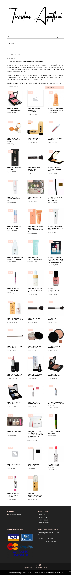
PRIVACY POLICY (44, 520)
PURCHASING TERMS (14, 514)
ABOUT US (42, 514)
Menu (12, 43)
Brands (14, 55)
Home (9, 55)
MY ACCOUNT (43, 517)
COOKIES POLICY (44, 523)
